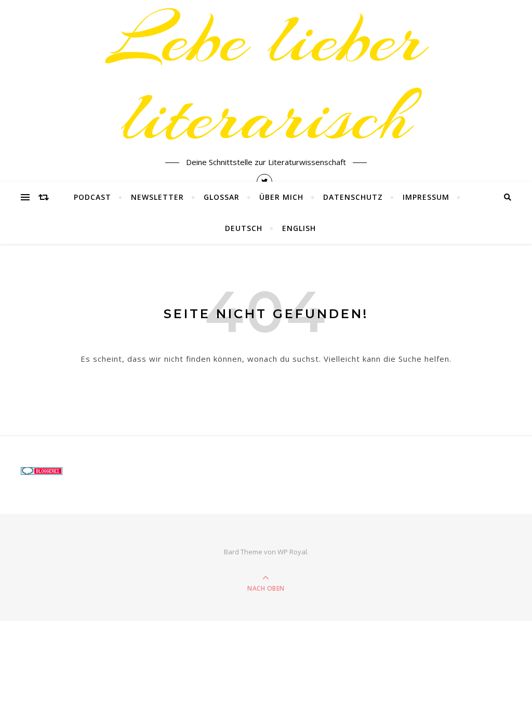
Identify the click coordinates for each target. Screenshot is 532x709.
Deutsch (243, 228)
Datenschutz (353, 197)
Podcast (92, 197)
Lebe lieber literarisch (266, 78)
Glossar (222, 197)
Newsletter (157, 197)
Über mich (281, 197)
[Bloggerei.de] (94, 471)
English (299, 228)
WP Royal (292, 551)
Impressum (426, 197)
